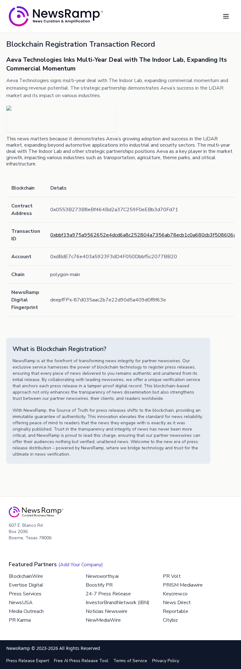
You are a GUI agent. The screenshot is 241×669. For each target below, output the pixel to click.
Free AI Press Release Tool (81, 661)
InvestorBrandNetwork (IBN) (117, 602)
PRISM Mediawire (183, 585)
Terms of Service (130, 661)
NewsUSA (21, 602)
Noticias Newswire (106, 611)
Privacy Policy (165, 661)
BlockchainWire (26, 576)
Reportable (175, 611)
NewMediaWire (103, 620)
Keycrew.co (175, 593)
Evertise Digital (26, 585)
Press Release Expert (27, 661)
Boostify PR (99, 585)
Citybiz (170, 620)
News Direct (177, 602)
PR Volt (172, 576)
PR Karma (20, 620)
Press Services (25, 593)
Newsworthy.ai (102, 576)
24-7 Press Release (108, 593)
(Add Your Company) (80, 564)
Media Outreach (26, 611)
